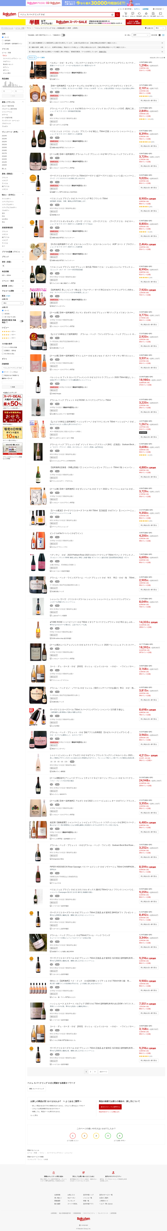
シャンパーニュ (7, 112)
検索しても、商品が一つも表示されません (46, 1111)
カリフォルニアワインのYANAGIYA (63, 461)
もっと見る (34, 1115)
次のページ (103, 1072)
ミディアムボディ (8, 204)
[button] (158, 9)
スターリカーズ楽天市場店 (61, 571)
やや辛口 (5, 219)
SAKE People (56, 394)
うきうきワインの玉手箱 (60, 125)
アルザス (5, 126)
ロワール (5, 115)
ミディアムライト (8, 201)
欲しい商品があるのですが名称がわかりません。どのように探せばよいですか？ (58, 1106)
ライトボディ (6, 199)
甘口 (3, 213)
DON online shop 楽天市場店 (61, 638)
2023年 (4, 139)
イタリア (5, 180)
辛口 (3, 222)
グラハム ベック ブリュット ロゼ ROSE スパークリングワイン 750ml (80, 400)
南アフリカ (5, 186)
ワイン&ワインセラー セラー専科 (63, 438)
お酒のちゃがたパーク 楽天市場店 (63, 414)
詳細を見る (102, 52)
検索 (13, 96)
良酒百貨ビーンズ (58, 348)
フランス (5, 177)
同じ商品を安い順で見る (149, 100)
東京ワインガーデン (58, 306)
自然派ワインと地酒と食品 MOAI (63, 951)
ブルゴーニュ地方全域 (9, 109)
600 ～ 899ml (6, 275)
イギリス (5, 189)
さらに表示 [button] (7, 73)
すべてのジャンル (7, 28)
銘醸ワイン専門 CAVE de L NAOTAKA (64, 192)
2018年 (4, 150)
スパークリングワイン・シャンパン (59, 1153)
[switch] (21, 321)
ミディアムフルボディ (9, 207)
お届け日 (5, 307)
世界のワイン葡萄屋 (58, 771)
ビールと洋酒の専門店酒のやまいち (64, 1040)
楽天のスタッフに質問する (110, 1107)
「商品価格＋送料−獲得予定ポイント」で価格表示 (43, 35)
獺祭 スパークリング (36, 1089)
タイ (3, 246)
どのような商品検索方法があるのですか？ (46, 1108)
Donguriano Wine (58, 859)
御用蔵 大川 (56, 215)
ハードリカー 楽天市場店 (60, 906)
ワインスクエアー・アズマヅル (62, 481)
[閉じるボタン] (162, 43)
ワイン (42, 1153)
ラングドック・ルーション (11, 120)
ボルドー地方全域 (8, 106)
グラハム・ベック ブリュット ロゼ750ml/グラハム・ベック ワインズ (80, 935)
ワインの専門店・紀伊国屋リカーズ (64, 839)
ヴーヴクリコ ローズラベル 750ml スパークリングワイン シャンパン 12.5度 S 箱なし (87, 709)
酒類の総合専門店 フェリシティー (63, 147)
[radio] (3, 37)
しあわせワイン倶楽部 (59, 615)
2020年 (4, 147)
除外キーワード (7, 378)
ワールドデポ (56, 883)
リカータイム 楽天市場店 (60, 929)
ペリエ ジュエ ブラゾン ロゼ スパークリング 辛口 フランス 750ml (79, 198)
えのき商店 (55, 726)
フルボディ (5, 210)
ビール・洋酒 (20, 28)
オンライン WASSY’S (59, 794)
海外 (8, 296)
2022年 (4, 141)
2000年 (4, 165)
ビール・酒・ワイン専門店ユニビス (64, 997)
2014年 (4, 162)
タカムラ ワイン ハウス (59, 547)
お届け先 (5, 299)
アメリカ (5, 183)
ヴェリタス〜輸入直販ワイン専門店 (64, 283)
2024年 (4, 136)
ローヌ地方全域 (7, 117)
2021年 (4, 144)
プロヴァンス (6, 123)
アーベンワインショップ (60, 527)
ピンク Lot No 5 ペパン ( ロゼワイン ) (66, 533)
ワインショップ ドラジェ (60, 680)
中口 (3, 216)
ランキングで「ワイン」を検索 (37, 1159)
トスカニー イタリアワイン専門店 (63, 102)
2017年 (4, 153)
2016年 (4, 156)
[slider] (2, 87)
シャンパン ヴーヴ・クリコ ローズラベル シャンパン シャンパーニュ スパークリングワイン (90, 599)
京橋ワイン (55, 79)
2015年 (4, 159)
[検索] (117, 14)
